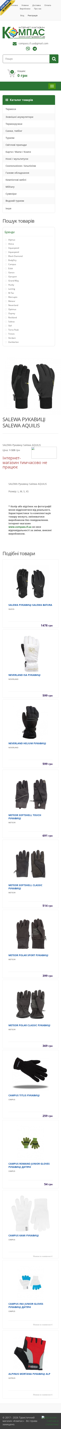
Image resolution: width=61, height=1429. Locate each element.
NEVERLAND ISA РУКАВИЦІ (24, 675)
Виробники (25, 8)
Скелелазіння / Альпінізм (21, 165)
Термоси (11, 109)
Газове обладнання (17, 172)
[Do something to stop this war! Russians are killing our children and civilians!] (7, 7)
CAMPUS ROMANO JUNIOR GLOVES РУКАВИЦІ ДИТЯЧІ (29, 1165)
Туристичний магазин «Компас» (19, 1419)
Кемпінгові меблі (16, 179)
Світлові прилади (16, 144)
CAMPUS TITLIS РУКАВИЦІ (24, 1095)
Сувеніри (11, 193)
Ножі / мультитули (17, 158)
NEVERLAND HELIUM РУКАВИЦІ (27, 743)
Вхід (22, 15)
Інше (8, 208)
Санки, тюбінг (14, 130)
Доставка (36, 5)
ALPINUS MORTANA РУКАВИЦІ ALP (29, 1373)
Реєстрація (32, 15)
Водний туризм (15, 200)
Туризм (10, 137)
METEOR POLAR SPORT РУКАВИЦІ (28, 955)
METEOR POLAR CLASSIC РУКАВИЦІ (29, 1025)
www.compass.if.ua (19, 526)
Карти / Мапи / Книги (18, 151)
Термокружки (14, 123)
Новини (25, 5)
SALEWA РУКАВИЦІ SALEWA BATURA (30, 605)
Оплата (47, 5)
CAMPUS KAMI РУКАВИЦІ (23, 1235)
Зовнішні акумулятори (19, 116)
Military (10, 186)
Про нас (37, 8)
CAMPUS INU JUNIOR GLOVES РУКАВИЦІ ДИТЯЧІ (25, 1305)
